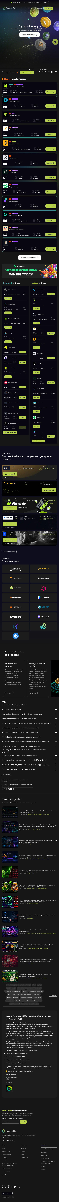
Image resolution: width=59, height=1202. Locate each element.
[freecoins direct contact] (56, 72)
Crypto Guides (25, 1060)
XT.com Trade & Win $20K (16, 87)
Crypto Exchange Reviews (18, 1053)
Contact (23, 1151)
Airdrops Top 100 (6, 1171)
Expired (4, 1175)
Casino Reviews (20, 1057)
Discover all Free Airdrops (28, 257)
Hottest (14, 72)
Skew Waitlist (13, 244)
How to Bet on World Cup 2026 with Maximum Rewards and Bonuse (36, 945)
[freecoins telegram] (39, 72)
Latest (5, 72)
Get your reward (9, 474)
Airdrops (4, 1145)
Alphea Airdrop (13, 129)
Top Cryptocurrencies (44, 858)
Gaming (46, 948)
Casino (32, 978)
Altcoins (30, 829)
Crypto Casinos (41, 829)
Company (24, 1145)
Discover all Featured (10, 432)
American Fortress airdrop (16, 229)
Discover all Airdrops (38, 441)
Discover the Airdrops (28, 34)
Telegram (9, 1083)
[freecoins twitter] (42, 72)
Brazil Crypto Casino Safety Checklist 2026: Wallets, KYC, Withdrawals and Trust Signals (35, 975)
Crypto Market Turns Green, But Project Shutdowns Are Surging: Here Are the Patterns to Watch (37, 871)
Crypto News (22, 1063)
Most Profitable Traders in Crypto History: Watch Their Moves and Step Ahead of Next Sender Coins (38, 841)
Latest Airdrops (11, 1074)
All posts (43, 1166)
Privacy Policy (24, 1157)
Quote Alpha (12, 172)
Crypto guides (46, 814)
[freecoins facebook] (52, 72)
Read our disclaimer (8, 1140)
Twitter (8, 1079)
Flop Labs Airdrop (14, 101)
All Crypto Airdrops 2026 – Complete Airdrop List (47, 1162)
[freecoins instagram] (49, 72)
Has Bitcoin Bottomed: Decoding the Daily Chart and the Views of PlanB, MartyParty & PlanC (37, 811)
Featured (4, 1160)
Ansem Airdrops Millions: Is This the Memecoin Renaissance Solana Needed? (36, 930)
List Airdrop (49, 8)
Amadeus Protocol (14, 115)
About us (23, 1148)
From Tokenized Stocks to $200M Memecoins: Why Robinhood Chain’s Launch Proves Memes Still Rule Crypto (37, 886)
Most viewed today (26, 72)
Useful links (44, 1145)
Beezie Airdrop (13, 201)
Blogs (33, 814)
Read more (9, 693)
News (36, 903)
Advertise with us (49, 1148)
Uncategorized (30, 873)
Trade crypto (44, 1155)
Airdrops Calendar (6, 1154)
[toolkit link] (15, 569)
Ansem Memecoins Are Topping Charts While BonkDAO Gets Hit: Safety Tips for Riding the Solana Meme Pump (37, 900)
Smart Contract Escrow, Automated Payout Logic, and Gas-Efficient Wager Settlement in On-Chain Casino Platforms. (36, 960)
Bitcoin (30, 814)
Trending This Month (7, 1168)
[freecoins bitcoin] (46, 72)
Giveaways (4, 1157)
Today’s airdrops (6, 1151)
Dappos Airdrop (13, 187)
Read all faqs (6, 774)
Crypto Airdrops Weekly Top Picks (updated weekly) (9, 1164)
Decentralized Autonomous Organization (41, 933)
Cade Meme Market (14, 144)
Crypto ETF (39, 814)
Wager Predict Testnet (15, 215)
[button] (31, 8)
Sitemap (43, 1169)
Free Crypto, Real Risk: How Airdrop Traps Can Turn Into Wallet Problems (36, 915)
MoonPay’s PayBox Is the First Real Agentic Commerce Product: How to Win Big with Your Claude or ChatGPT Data (37, 856)
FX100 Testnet (13, 158)
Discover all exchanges (9, 551)
